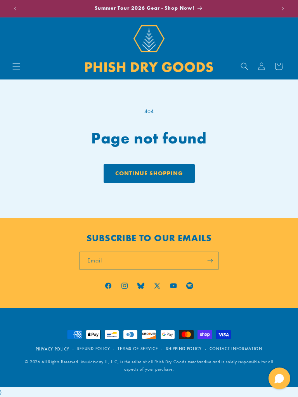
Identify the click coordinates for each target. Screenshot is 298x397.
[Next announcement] (282, 8)
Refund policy (93, 348)
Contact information (236, 348)
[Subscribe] (209, 261)
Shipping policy (184, 348)
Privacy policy (52, 349)
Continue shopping (149, 173)
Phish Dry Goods (170, 361)
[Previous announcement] (15, 8)
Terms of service (138, 348)
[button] (16, 66)
